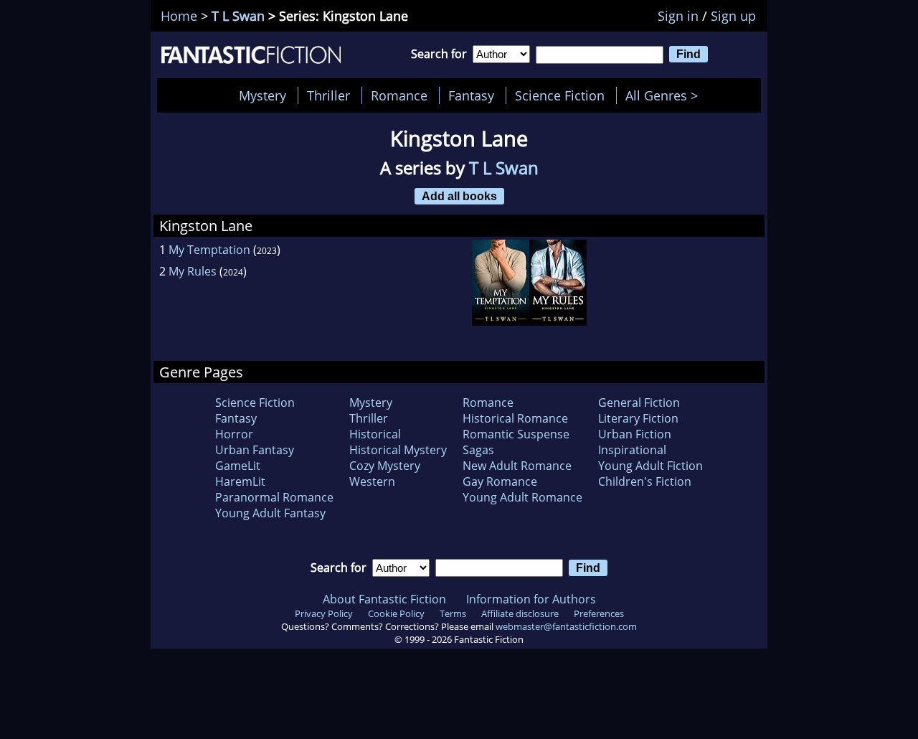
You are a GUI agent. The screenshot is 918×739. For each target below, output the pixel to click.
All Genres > (665, 95)
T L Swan (238, 15)
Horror (234, 434)
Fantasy (471, 95)
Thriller (328, 95)
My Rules (193, 271)
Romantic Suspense (516, 434)
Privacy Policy (324, 613)
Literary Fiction (638, 418)
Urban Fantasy (254, 450)
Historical (375, 434)
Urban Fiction (634, 434)
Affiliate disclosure (520, 613)
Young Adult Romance (522, 497)
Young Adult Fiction (650, 466)
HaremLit (240, 481)
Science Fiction (560, 95)
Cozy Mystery (384, 466)
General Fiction (639, 402)
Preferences (599, 613)
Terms (453, 613)
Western (372, 481)
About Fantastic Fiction (384, 599)
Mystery (262, 95)
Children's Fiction (644, 481)
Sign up (733, 15)
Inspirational (632, 450)
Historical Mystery (398, 450)
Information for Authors (531, 599)
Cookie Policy (396, 613)
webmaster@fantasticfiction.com (566, 626)
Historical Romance (515, 418)
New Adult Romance (517, 466)
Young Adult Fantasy (270, 513)
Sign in (678, 15)
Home (179, 15)
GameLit (237, 466)
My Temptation (209, 250)
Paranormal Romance (274, 497)
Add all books (459, 195)
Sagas (478, 450)
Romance (399, 95)
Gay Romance (500, 481)
